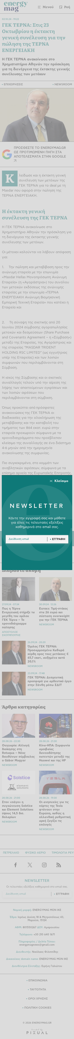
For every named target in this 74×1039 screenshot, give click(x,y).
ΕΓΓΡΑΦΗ (58, 539)
